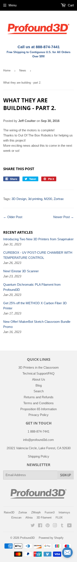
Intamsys (64, 512)
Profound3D (27, 537)
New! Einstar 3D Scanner (21, 271)
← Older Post (12, 217)
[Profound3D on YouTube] (69, 526)
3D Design (19, 199)
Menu (12, 5)
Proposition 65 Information (38, 409)
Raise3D (9, 512)
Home (6, 70)
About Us (38, 379)
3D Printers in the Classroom (38, 367)
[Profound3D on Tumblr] (62, 526)
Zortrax (59, 199)
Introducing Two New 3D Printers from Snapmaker (38, 239)
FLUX (59, 517)
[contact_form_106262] (67, 552)
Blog (39, 385)
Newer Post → (63, 217)
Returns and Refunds (38, 397)
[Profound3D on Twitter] (33, 526)
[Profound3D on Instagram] (55, 526)
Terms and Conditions (38, 403)
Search (39, 391)
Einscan (16, 517)
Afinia (29, 517)
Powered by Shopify (51, 537)
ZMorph (36, 512)
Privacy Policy (38, 415)
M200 (48, 199)
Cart (70, 5)
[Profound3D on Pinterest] (47, 526)
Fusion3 (50, 512)
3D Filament (44, 517)
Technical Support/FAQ (38, 373)
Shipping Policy (38, 456)
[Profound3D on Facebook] (40, 526)
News (22, 70)
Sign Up (65, 475)
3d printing (35, 199)
